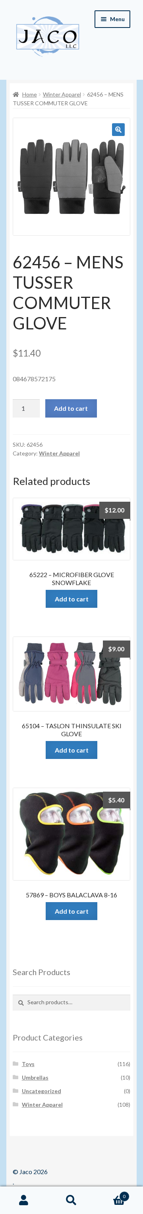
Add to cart (71, 408)
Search (71, 1200)
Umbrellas (35, 1077)
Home (29, 94)
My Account (24, 1200)
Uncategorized (41, 1091)
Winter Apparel (62, 94)
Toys (28, 1063)
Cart (110, 1193)
